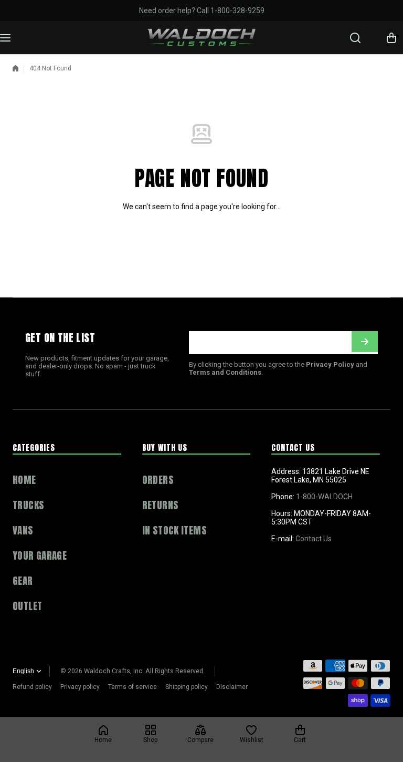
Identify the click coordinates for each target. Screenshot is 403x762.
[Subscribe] (365, 341)
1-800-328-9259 (237, 10)
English (23, 671)
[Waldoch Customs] (202, 37)
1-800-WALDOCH (324, 496)
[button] (391, 37)
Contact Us (313, 538)
